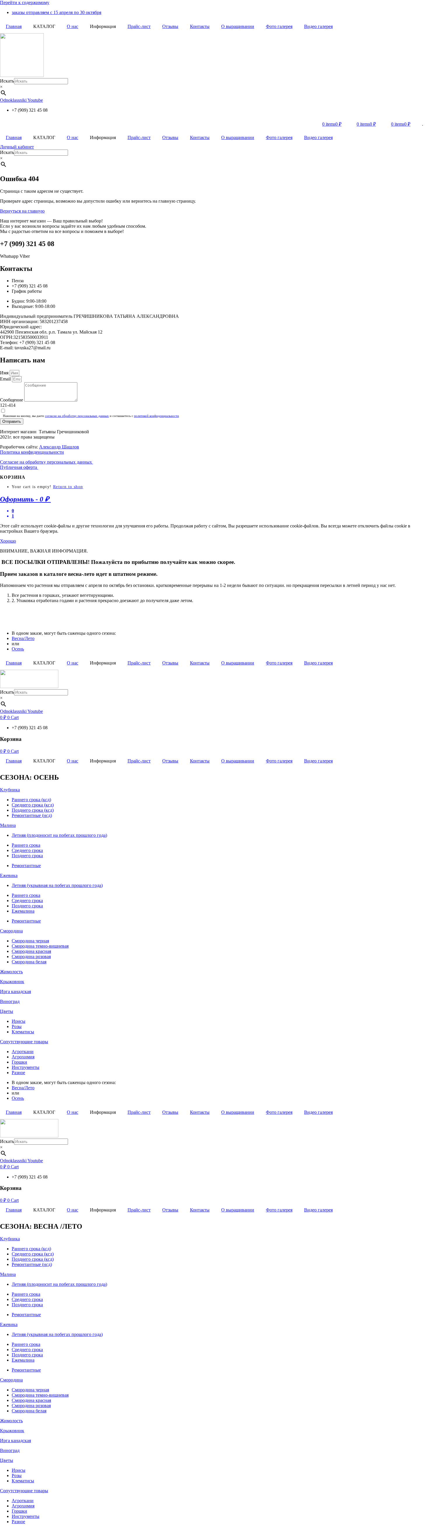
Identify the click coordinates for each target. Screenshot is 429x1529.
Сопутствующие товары (24, 1041)
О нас (72, 26)
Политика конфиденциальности (32, 452)
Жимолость (11, 971)
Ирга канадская (15, 991)
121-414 (7, 405)
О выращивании (237, 26)
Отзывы (170, 26)
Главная (14, 26)
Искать (7, 80)
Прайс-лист (139, 26)
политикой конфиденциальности (156, 416)
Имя (5, 372)
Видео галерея (318, 26)
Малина (8, 825)
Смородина (11, 930)
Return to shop (68, 487)
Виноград (10, 1001)
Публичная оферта (19, 467)
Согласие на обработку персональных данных (46, 462)
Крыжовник (12, 981)
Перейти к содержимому (24, 2)
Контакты (200, 26)
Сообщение (12, 399)
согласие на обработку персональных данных (77, 416)
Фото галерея (279, 26)
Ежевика (9, 875)
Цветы (6, 1011)
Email (6, 378)
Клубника (10, 789)
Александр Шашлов (59, 446)
